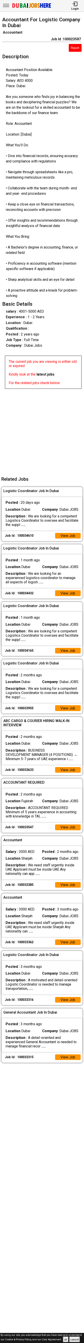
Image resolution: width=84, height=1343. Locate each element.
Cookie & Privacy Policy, (18, 1339)
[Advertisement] (42, 431)
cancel (74, 1339)
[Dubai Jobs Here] (31, 7)
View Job (67, 536)
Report (75, 48)
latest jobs (45, 374)
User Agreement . (52, 1339)
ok (65, 1339)
